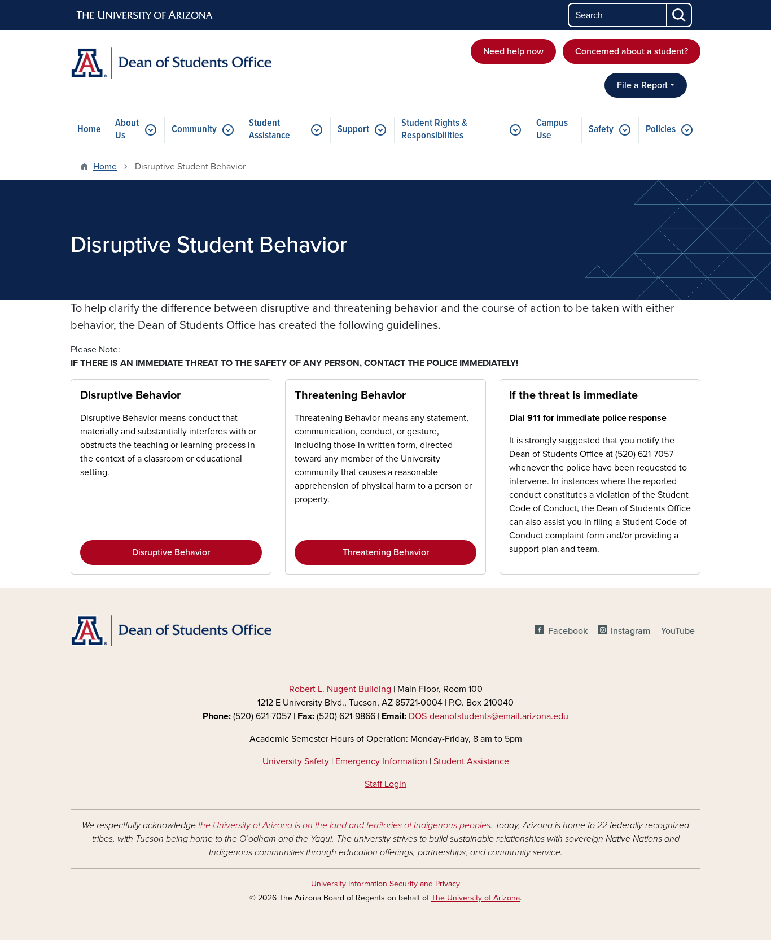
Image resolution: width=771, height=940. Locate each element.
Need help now (513, 51)
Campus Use (552, 129)
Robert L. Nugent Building (340, 689)
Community (194, 129)
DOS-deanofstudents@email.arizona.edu (488, 716)
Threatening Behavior (350, 395)
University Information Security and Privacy (385, 884)
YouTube (678, 631)
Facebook (567, 631)
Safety (601, 129)
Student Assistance (269, 129)
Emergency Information (381, 761)
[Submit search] (679, 15)
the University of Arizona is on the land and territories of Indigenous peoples (344, 825)
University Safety (295, 761)
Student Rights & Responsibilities (434, 129)
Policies (661, 129)
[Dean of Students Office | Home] (171, 63)
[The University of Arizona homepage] (145, 15)
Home (89, 129)
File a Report (642, 85)
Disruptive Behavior (130, 395)
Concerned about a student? (631, 51)
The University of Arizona (475, 898)
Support (353, 129)
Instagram (630, 631)
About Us (127, 129)
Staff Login (385, 784)
